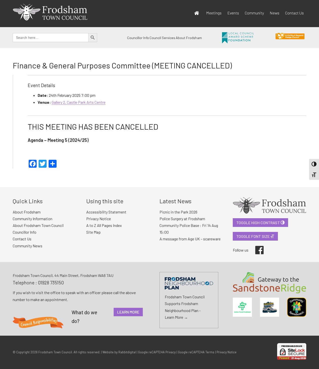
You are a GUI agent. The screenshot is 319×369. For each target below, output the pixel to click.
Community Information (32, 218)
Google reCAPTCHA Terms (196, 352)
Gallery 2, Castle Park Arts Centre (78, 102)
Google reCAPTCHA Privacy (157, 352)
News (274, 12)
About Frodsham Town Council (38, 225)
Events (233, 12)
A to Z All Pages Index (104, 225)
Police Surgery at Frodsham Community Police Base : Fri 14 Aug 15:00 (189, 225)
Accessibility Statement (106, 212)
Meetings (214, 12)
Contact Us (294, 12)
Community (254, 12)
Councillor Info (138, 38)
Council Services (162, 38)
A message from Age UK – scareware (190, 238)
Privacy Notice (98, 218)
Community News (27, 245)
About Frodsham (189, 38)
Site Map (93, 232)
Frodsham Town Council (55, 352)
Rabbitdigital (127, 352)
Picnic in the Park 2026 (178, 212)
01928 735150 (51, 282)
